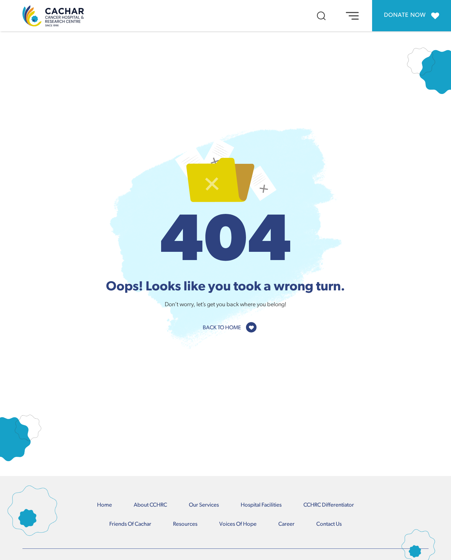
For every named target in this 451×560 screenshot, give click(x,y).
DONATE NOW (405, 15)
